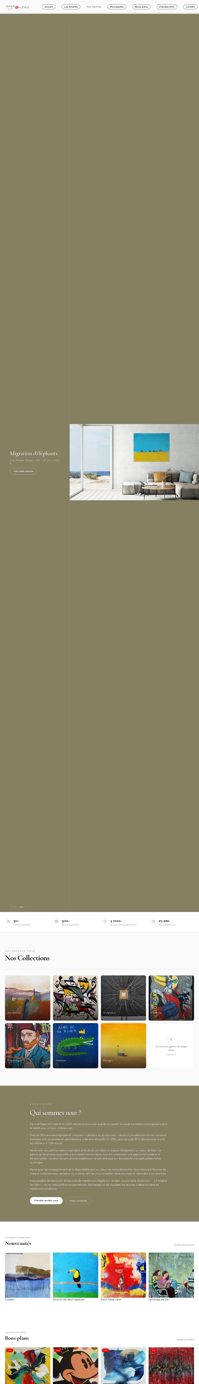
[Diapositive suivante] (192, 462)
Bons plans (141, 6)
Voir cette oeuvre (23, 471)
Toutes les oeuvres (184, 1244)
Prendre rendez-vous (46, 1200)
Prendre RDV (166, 6)
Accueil (49, 6)
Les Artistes (71, 6)
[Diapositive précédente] (76, 462)
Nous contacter (78, 1200)
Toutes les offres (185, 1339)
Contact (190, 6)
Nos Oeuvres (94, 6)
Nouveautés (117, 6)
